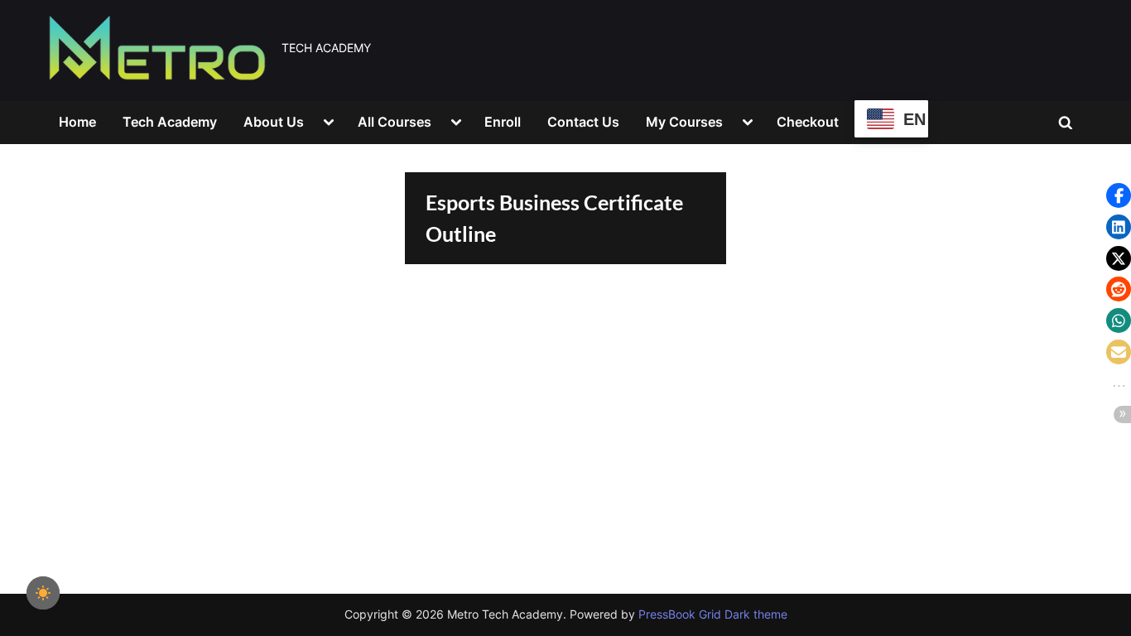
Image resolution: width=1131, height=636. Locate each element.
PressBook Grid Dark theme (712, 614)
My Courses (684, 121)
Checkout (808, 121)
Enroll (502, 121)
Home (77, 121)
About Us (273, 121)
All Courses (394, 121)
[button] (1118, 195)
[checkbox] (43, 593)
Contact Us (583, 121)
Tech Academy (170, 121)
